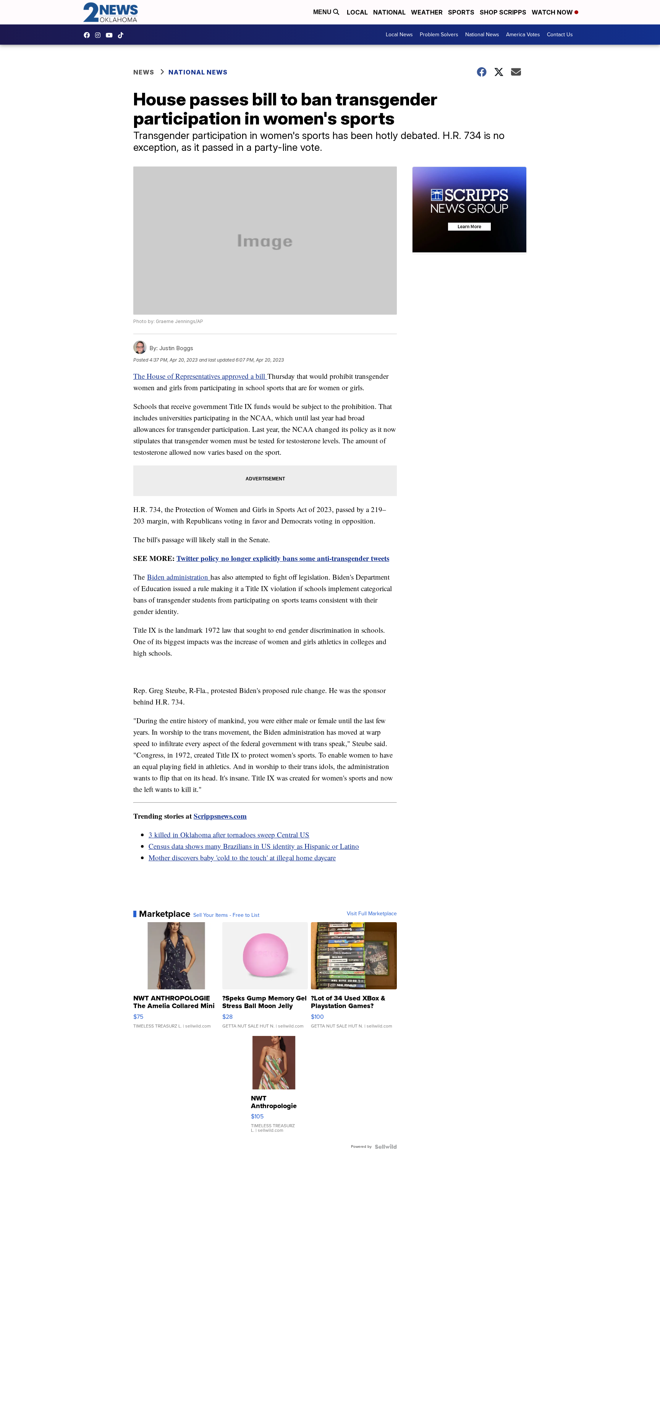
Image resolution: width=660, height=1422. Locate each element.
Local (357, 12)
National (389, 12)
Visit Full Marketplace (372, 913)
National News (482, 35)
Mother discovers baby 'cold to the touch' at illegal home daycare (242, 857)
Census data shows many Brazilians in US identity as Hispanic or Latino (254, 846)
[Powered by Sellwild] (386, 1146)
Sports (461, 12)
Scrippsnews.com (220, 816)
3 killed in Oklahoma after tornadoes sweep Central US (229, 834)
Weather (427, 12)
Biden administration (178, 577)
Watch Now (553, 12)
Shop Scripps (503, 12)
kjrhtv (89, 35)
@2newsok (122, 35)
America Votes (523, 35)
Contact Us (560, 35)
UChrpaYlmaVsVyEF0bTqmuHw (111, 35)
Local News (399, 35)
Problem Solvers (439, 35)
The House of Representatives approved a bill (200, 376)
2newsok (99, 35)
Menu (323, 12)
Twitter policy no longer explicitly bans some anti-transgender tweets (282, 558)
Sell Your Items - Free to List (226, 915)
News (143, 72)
